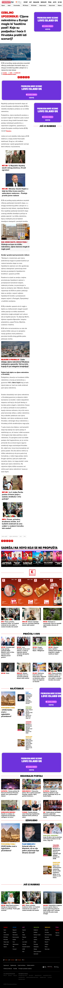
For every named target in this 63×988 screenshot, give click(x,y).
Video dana (47, 949)
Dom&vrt (35, 932)
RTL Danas (25, 5)
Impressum (6, 965)
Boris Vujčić (4, 536)
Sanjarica (57, 935)
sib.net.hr (31, 975)
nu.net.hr (50, 977)
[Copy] (28, 77)
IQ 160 (60, 2)
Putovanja (36, 944)
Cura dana (47, 932)
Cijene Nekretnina (13, 536)
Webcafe (44, 2)
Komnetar (47, 937)
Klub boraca (15, 934)
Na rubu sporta (16, 937)
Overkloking (47, 939)
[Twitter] (21, 77)
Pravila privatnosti (8, 968)
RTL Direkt (33, 5)
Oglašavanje (13, 965)
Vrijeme (60, 5)
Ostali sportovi (15, 944)
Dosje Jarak (52, 5)
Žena (49, 2)
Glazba (23, 934)
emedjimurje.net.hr (23, 975)
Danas (6, 927)
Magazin (36, 2)
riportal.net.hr (22, 977)
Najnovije (57, 932)
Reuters (8, 131)
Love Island (24, 942)
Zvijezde (24, 930)
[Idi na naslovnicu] (18, 3)
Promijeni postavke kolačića (25, 968)
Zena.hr (10, 975)
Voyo (23, 951)
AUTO (54, 2)
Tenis (14, 942)
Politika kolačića (30, 965)
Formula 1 (15, 949)
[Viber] (26, 77)
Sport (26, 2)
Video (57, 930)
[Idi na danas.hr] (8, 2)
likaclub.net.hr (22, 979)
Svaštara (46, 944)
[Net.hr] (57, 967)
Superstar (24, 944)
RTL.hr (5, 975)
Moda (35, 942)
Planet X (46, 942)
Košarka (14, 939)
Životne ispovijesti (37, 951)
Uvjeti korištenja (21, 965)
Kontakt (15, 968)
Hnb (25, 536)
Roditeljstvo (36, 946)
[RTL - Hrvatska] (50, 967)
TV (22, 939)
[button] (2, 552)
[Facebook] (19, 77)
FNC (13, 946)
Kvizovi (46, 946)
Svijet (9, 5)
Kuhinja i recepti (37, 934)
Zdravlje (35, 949)
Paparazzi (24, 937)
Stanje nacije (42, 5)
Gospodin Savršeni (26, 946)
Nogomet (15, 930)
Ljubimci (35, 939)
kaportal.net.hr (38, 975)
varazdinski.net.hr (47, 975)
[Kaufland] (31, 572)
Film (23, 932)
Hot (30, 2)
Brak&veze (36, 930)
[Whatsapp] (24, 77)
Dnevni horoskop (48, 934)
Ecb (21, 536)
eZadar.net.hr (43, 977)
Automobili (36, 954)
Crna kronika (17, 5)
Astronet (46, 930)
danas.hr (17, 73)
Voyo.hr (15, 975)
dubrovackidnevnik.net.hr (32, 977)
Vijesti (3, 5)
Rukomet (14, 932)
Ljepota (35, 937)
